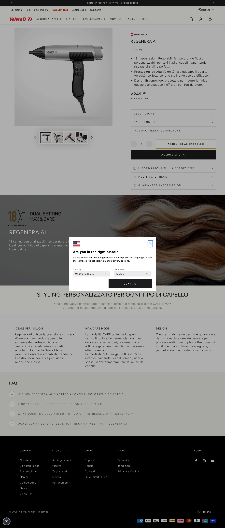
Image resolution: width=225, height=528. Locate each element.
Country (77, 269)
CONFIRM (130, 283)
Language (119, 269)
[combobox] (85, 273)
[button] (150, 243)
